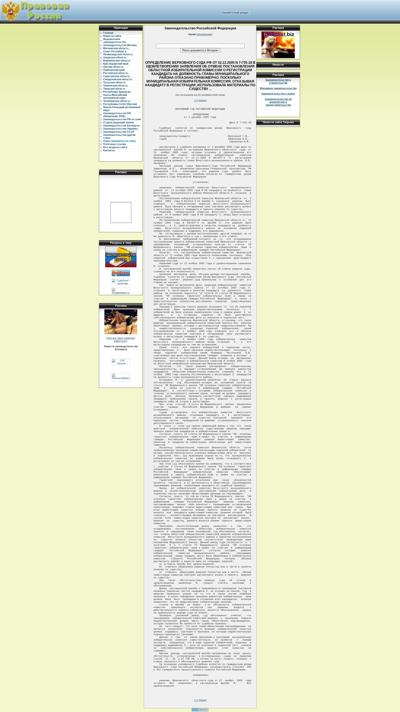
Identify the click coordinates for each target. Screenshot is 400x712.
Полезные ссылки (114, 144)
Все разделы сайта (115, 147)
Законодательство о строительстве (278, 81)
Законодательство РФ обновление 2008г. (117, 115)
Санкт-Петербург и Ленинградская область (118, 53)
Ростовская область (115, 73)
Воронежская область (117, 60)
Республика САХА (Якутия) (120, 104)
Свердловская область (117, 79)
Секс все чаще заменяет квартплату (120, 339)
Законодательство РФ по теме (122, 119)
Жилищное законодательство (278, 88)
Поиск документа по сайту (119, 141)
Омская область (113, 66)
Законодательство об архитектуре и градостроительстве (278, 102)
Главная (108, 32)
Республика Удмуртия (116, 91)
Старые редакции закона (118, 122)
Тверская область (114, 88)
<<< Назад (200, 100)
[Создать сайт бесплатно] (200, 710)
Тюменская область (115, 85)
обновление (204, 34)
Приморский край (114, 70)
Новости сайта (112, 36)
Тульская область (114, 82)
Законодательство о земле (278, 93)
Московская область (116, 48)
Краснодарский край (115, 63)
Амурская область (114, 57)
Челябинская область (116, 101)
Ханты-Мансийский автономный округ (115, 96)
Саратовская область (116, 76)
